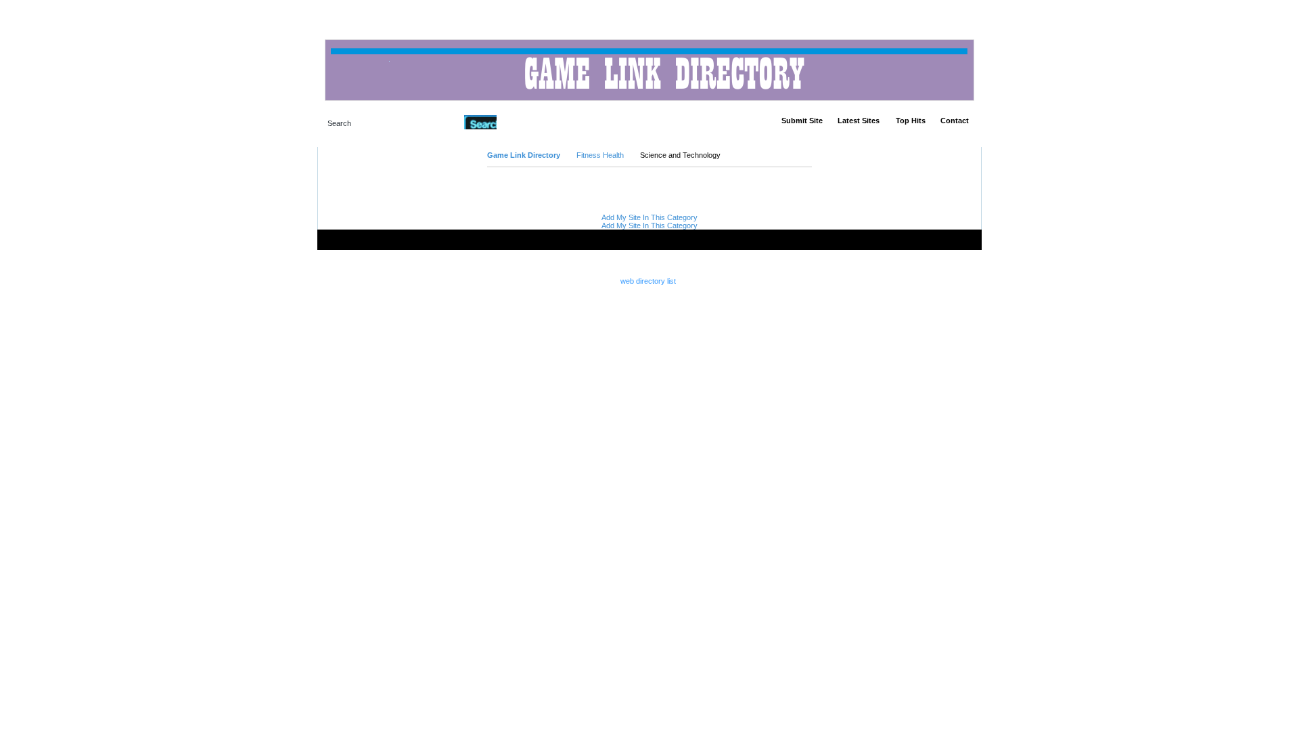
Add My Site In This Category (649, 217)
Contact (954, 120)
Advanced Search (531, 122)
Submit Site (802, 120)
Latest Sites (859, 120)
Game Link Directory (523, 155)
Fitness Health (600, 155)
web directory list (648, 281)
